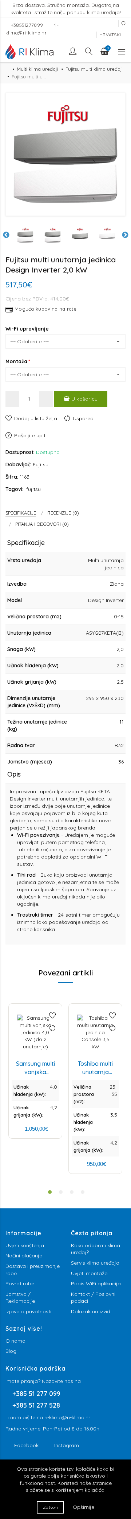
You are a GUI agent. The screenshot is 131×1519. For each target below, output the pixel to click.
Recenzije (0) (63, 513)
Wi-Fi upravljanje (27, 329)
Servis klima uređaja (95, 1263)
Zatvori (50, 1507)
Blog (10, 1351)
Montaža (16, 361)
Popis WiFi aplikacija (96, 1283)
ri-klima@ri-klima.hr (67, 1417)
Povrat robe (19, 1283)
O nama (15, 1341)
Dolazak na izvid (90, 1311)
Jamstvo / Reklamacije (20, 1298)
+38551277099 (28, 25)
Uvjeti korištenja (24, 1245)
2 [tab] (61, 1192)
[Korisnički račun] (73, 51)
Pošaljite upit (29, 435)
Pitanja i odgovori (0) (42, 524)
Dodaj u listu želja (35, 418)
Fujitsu (40, 464)
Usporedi (84, 418)
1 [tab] (50, 1192)
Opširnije (83, 1507)
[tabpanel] (35, 1071)
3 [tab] (72, 1192)
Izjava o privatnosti (28, 1311)
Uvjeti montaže (89, 1273)
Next (125, 235)
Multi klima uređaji (37, 69)
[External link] (102, 23)
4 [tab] (82, 1192)
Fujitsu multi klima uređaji (94, 69)
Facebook (26, 1445)
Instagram (66, 1445)
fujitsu (33, 489)
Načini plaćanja (24, 1255)
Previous (6, 235)
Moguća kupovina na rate (45, 309)
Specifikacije (20, 513)
